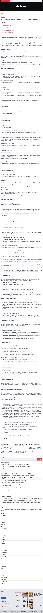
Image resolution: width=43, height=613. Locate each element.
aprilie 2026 (3, 522)
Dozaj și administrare (7, 28)
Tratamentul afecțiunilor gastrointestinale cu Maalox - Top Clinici (13, 509)
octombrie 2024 (4, 554)
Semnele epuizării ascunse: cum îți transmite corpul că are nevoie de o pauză (15, 466)
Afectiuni (2, 570)
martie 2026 (3, 524)
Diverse (2, 17)
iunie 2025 (3, 539)
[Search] (41, 12)
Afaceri (2, 568)
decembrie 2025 (4, 528)
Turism (2, 587)
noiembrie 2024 (4, 552)
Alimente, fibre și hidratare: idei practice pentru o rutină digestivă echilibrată (15, 464)
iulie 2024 (3, 558)
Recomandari (3, 579)
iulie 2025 (2, 537)
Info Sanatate (21, 6)
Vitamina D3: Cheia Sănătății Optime (29, 500)
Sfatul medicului (4, 581)
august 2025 (3, 535)
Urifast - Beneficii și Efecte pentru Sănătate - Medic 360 (11, 500)
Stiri (1, 585)
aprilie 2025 (3, 543)
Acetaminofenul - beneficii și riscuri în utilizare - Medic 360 (12, 498)
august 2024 (3, 556)
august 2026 (3, 515)
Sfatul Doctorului (4, 606)
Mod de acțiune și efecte (8, 27)
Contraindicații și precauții (8, 30)
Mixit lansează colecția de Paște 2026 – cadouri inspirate (11, 490)
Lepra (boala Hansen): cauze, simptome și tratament (11, 468)
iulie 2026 (2, 517)
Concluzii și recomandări (8, 32)
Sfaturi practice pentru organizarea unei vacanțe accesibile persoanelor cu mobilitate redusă (18, 493)
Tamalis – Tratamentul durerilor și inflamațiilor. (34, 443)
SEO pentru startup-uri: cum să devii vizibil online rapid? (24, 602)
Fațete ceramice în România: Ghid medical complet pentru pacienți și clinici (15, 491)
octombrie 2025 (4, 532)
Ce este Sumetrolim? (7, 25)
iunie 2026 (3, 519)
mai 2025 (2, 541)
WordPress (34, 611)
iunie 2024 (3, 560)
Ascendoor (24, 611)
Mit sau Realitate (4, 577)
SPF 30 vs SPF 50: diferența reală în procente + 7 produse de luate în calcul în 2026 (16, 473)
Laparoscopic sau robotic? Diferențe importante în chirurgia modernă (14, 480)
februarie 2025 (3, 547)
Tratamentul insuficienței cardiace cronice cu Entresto (6, 444)
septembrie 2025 (4, 533)
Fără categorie (3, 573)
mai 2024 (3, 561)
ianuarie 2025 (3, 548)
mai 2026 (2, 520)
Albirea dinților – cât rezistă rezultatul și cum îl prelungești (11, 470)
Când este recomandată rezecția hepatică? (9, 471)
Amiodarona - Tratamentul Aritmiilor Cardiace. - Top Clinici (12, 502)
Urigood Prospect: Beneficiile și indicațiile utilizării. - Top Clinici (12, 505)
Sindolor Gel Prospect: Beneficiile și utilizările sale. (33, 498)
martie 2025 (3, 545)
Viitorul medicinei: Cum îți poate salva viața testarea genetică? (12, 482)
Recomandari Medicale (6, 603)
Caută (2, 457)
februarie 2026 (3, 526)
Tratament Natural (5, 605)
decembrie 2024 (4, 550)
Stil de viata (3, 583)
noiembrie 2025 (4, 530)
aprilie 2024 (3, 563)
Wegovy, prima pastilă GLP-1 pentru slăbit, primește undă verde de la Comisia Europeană (17, 475)
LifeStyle (2, 575)
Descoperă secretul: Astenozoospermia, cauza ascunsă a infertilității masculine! (21, 445)
